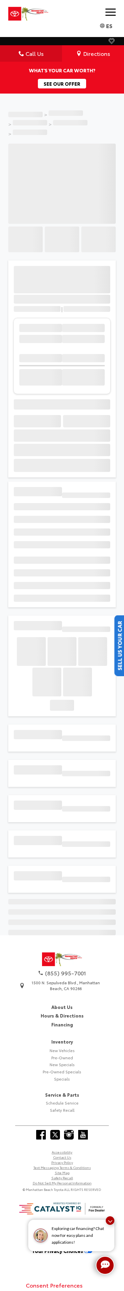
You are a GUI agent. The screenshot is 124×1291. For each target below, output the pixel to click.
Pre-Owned (62, 1129)
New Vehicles (62, 1122)
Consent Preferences (54, 1285)
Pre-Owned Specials (62, 1143)
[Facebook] (41, 1206)
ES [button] (109, 25)
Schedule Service (62, 1175)
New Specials (62, 1137)
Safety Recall (62, 1182)
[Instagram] (69, 1206)
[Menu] (110, 12)
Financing (62, 1096)
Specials (62, 1151)
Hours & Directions (62, 1088)
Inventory (62, 1113)
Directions (96, 53)
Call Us (34, 53)
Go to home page (62, 1005)
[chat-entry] (105, 1265)
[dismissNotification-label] (110, 1220)
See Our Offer (62, 83)
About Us (62, 1079)
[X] (55, 1206)
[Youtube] (83, 1206)
